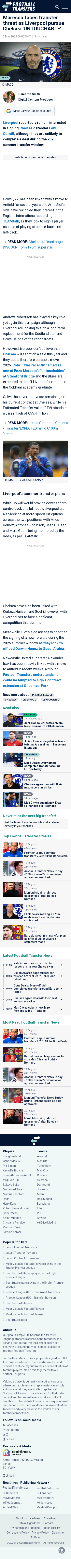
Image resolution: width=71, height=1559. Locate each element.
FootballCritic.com (48, 1488)
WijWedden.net (12, 1502)
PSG (39, 1213)
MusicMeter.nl (45, 1497)
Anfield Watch (11, 1507)
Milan (40, 1194)
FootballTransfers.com (17, 1487)
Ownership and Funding (25, 1527)
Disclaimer (58, 1532)
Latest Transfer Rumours (21, 1252)
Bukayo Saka (11, 1184)
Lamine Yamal (12, 1232)
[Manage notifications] (62, 1550)
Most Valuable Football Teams (24, 1314)
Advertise (50, 1518)
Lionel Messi (11, 1213)
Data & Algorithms (29, 1523)
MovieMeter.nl (12, 1497)
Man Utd (42, 1161)
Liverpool (10, 122)
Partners (35, 1518)
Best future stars (16, 1319)
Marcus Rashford (13, 1194)
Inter (40, 1208)
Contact (48, 1523)
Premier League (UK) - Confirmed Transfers (33, 1292)
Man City (42, 1170)
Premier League (42, 695)
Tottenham (44, 1165)
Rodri (6, 1198)
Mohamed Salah (13, 1189)
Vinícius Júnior (12, 1227)
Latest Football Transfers (21, 1247)
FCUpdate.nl (10, 1493)
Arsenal (42, 1156)
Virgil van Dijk (11, 1180)
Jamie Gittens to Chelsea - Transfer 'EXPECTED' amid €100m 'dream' (35, 428)
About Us (21, 1518)
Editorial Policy (52, 1527)
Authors (36, 1537)
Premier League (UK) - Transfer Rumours (31, 1297)
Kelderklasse (44, 1502)
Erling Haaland (12, 1156)
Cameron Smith (29, 94)
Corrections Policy (18, 1532)
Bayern (41, 1217)
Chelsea (26, 128)
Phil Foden (9, 1165)
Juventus (43, 1189)
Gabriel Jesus (11, 1161)
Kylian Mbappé (12, 1217)
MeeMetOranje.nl (47, 1507)
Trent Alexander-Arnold (17, 1175)
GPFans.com (44, 1493)
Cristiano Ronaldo (14, 1222)
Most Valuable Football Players (25, 1308)
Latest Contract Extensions (22, 1258)
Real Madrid (44, 1198)
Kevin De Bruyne (13, 1170)
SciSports (19, 1374)
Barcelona (43, 1203)
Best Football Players (19, 1303)
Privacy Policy (40, 1532)
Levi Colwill (51, 699)
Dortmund (43, 1184)
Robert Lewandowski (16, 1208)
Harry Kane (10, 1203)
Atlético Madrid (46, 1222)
